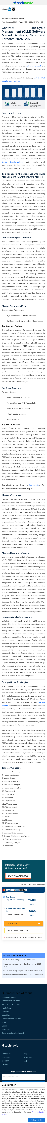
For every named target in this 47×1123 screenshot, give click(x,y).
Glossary (5, 1061)
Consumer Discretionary (11, 1001)
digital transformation (12, 162)
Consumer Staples (9, 997)
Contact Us (6, 1057)
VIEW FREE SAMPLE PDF (18, 931)
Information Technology (11, 1004)
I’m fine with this (36, 1120)
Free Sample (33, 485)
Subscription (7, 1054)
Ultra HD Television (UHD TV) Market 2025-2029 (21, 960)
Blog (26, 1054)
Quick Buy (12, 924)
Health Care (6, 1008)
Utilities (4, 1022)
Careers (5, 1064)
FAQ (26, 1061)
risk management (33, 66)
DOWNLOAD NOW (18, 875)
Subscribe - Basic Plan (16, 908)
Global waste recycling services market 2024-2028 (22, 971)
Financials (6, 1029)
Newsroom (29, 1057)
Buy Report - (14, 898)
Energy (4, 1026)
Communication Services (11, 1019)
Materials (5, 1012)
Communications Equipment (13, 1033)
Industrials (6, 1015)
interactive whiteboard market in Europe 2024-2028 (23, 975)
